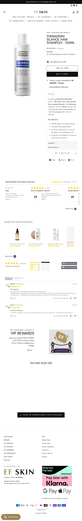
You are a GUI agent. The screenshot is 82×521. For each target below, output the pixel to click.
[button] (73, 182)
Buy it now (62, 74)
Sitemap (44, 457)
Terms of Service (47, 453)
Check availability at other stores (59, 87)
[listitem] (21, 194)
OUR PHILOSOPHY (36, 21)
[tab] (8, 278)
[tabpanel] (62, 118)
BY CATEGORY (45, 17)
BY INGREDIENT (17, 21)
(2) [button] (38, 262)
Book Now (67, 21)
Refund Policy (46, 440)
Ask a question (62, 153)
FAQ (43, 437)
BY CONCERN (61, 17)
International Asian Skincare (60, 32)
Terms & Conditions (48, 447)
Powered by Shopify (41, 513)
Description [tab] (51, 94)
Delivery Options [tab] (53, 147)
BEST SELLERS (19, 17)
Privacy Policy (46, 443)
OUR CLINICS (52, 21)
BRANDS (31, 17)
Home (48, 32)
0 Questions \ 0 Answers (13, 266)
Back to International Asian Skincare (42, 415)
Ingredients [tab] (51, 143)
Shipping (58, 54)
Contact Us (45, 450)
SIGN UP (29, 350)
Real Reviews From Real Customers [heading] (20, 182)
